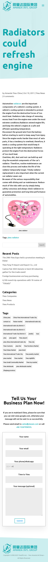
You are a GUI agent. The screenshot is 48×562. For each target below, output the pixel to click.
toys (37, 333)
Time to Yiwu (24, 474)
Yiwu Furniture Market (31, 346)
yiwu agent (12, 338)
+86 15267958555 (23, 427)
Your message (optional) (24, 486)
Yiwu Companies (9, 296)
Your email (24, 448)
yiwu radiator (13, 238)
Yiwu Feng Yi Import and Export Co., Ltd (19, 265)
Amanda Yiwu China (13, 93)
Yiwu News (40, 93)
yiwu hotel (22, 350)
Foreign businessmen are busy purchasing (20, 276)
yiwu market (7, 358)
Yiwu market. (18, 358)
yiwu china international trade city (14, 342)
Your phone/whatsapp (24, 461)
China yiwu (6, 317)
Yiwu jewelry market (32, 354)
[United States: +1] (8, 466)
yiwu (4, 338)
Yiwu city (31, 342)
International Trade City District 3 (14, 333)
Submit (20, 521)
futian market (17, 321)
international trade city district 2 (14, 329)
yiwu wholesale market (23, 366)
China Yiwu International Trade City (25, 317)
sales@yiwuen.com (30, 424)
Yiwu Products (8, 304)
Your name (24, 437)
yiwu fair (18, 346)
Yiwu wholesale (8, 366)
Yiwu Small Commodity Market (13, 362)
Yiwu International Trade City (13, 354)
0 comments (8, 96)
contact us (6, 321)
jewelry (31, 333)
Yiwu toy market (31, 362)
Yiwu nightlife (30, 358)
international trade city (33, 321)
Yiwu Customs (8, 346)
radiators (17, 104)
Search (41, 245)
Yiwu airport (23, 338)
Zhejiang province (9, 370)
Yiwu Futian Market (9, 350)
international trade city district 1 (14, 325)
